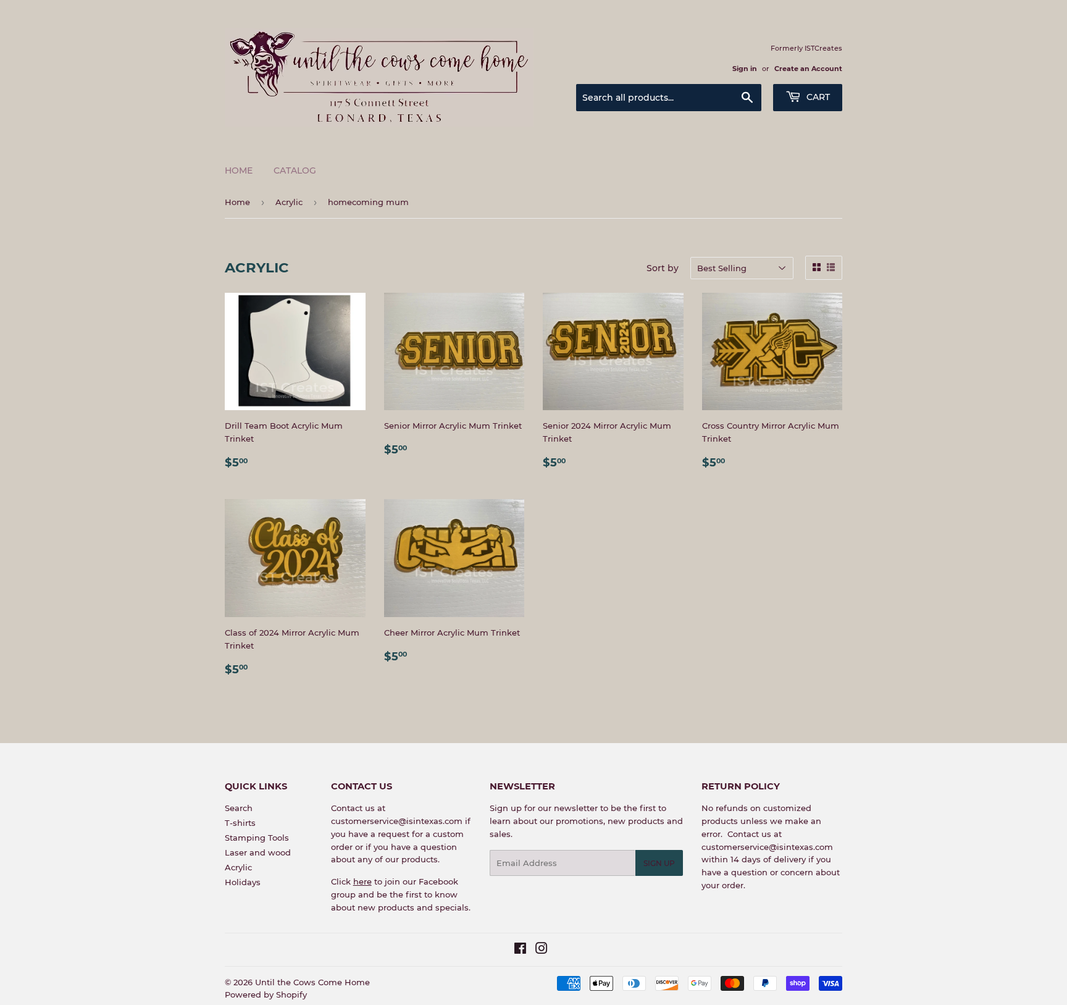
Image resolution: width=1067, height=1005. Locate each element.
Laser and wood (258, 852)
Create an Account (808, 68)
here (362, 881)
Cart (817, 97)
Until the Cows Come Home (312, 982)
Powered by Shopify (266, 994)
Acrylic (289, 202)
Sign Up (659, 863)
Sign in (744, 68)
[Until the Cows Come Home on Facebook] (520, 950)
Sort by (662, 268)
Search (239, 808)
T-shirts (240, 823)
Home (239, 170)
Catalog (295, 170)
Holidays (243, 882)
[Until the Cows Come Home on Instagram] (541, 950)
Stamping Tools (257, 838)
